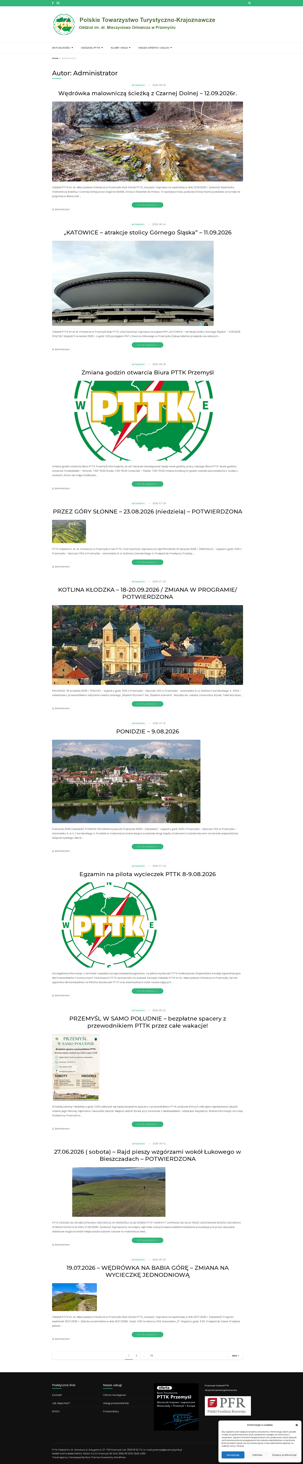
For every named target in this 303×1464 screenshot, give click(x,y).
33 (153, 1355)
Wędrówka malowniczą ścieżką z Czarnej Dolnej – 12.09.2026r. (147, 93)
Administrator (62, 209)
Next (234, 1355)
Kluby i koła (119, 47)
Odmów (257, 1454)
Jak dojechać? (61, 1403)
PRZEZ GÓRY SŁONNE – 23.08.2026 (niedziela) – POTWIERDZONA (147, 511)
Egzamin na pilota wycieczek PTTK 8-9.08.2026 (147, 874)
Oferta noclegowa (114, 1395)
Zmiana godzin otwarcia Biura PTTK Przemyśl (147, 372)
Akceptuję (233, 1454)
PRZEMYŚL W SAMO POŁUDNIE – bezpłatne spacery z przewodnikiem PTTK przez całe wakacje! (147, 1022)
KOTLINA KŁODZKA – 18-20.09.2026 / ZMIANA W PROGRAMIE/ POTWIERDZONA (147, 593)
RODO (56, 1411)
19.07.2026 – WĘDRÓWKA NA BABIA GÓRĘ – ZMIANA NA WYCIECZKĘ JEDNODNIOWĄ (148, 1271)
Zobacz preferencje (284, 1454)
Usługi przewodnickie (116, 1403)
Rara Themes (92, 1457)
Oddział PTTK (90, 47)
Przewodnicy (111, 1411)
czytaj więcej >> (147, 205)
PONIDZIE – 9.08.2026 (147, 731)
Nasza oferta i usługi (153, 47)
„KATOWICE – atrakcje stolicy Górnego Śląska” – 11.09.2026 (148, 232)
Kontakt (57, 1395)
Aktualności (61, 47)
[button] (296, 1425)
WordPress (120, 1457)
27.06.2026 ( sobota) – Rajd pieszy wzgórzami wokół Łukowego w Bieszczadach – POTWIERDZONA (147, 1155)
